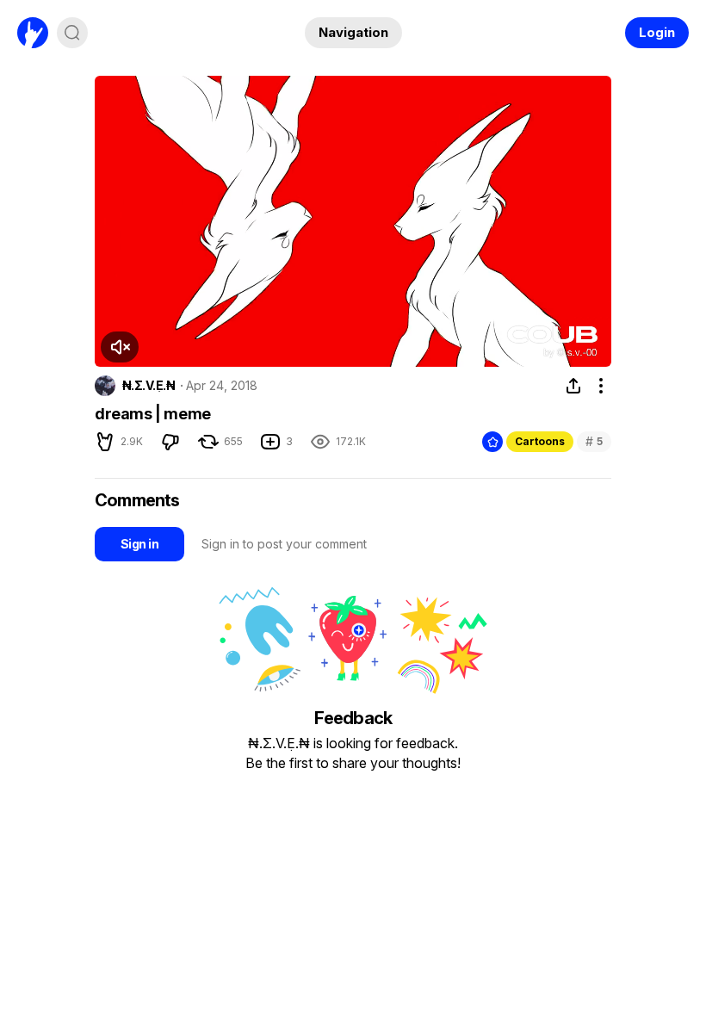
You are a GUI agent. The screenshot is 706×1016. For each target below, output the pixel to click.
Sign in (139, 543)
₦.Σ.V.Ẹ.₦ (148, 386)
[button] (120, 346)
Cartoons (540, 441)
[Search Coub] (72, 32)
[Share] (573, 385)
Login (657, 32)
